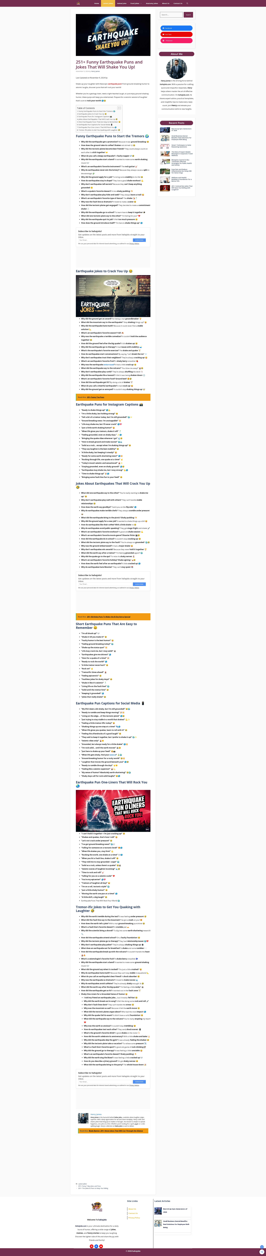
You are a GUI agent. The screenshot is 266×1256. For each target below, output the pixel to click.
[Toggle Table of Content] (118, 108)
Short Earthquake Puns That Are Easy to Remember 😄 (99, 122)
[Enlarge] (184, 61)
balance (113, 755)
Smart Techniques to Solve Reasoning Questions (181, 146)
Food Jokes (135, 3)
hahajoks (102, 1220)
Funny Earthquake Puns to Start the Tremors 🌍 (97, 111)
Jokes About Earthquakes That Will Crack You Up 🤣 (98, 119)
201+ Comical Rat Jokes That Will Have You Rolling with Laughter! (182, 188)
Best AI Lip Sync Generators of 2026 (181, 130)
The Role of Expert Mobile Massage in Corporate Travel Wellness (182, 153)
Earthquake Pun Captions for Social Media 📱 (96, 125)
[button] (187, 3)
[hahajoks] (78, 3)
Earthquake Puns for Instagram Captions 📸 (95, 116)
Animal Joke (121, 3)
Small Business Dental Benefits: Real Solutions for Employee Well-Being (181, 137)
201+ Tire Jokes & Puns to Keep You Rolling (93, 1188)
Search (188, 15)
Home (96, 3)
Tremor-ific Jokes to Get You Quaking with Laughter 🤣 (99, 130)
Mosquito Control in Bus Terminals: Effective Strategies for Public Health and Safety (182, 162)
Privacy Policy (134, 1218)
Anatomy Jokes (152, 3)
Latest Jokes (108, 3)
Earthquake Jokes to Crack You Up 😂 (93, 114)
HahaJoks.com (80, 1226)
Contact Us (178, 3)
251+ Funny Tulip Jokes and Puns (89, 1186)
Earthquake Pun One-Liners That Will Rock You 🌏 (97, 127)
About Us (165, 3)
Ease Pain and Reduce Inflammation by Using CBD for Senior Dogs (182, 171)
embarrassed (109, 364)
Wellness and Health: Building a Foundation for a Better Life (182, 179)
